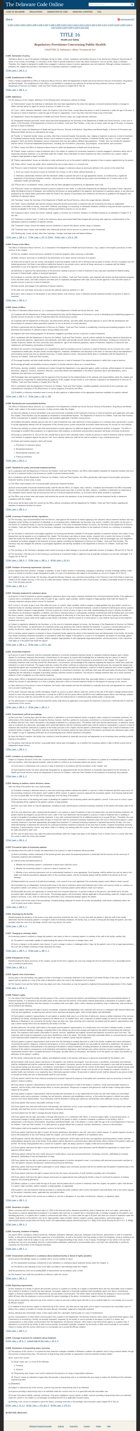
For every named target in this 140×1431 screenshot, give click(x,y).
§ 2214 (87, 25)
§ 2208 (51, 25)
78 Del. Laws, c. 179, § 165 (66, 237)
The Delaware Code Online (35, 4)
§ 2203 (22, 25)
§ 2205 (34, 25)
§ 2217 (104, 25)
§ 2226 (76, 28)
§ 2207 (45, 25)
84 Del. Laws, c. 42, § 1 (60, 560)
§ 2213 (81, 25)
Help (109, 1426)
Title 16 (9, 19)
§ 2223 (58, 28)
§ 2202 (16, 25)
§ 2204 (28, 25)
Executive (74, 1426)
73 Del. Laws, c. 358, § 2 (16, 70)
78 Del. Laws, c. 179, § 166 (39, 645)
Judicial (61, 1426)
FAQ (99, 12)
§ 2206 (40, 25)
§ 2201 (10, 25)
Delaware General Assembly (40, 1426)
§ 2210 (63, 25)
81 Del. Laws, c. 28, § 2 (16, 1341)
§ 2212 (75, 25)
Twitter (98, 1426)
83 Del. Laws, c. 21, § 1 (15, 1405)
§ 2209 (57, 25)
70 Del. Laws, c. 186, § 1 (38, 560)
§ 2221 (128, 25)
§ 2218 (110, 25)
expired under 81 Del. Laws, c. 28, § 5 (42, 1341)
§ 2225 (70, 28)
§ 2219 (116, 25)
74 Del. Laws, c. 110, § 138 (39, 396)
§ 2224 (64, 28)
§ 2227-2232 (84, 28)
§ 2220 (122, 25)
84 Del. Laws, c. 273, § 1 (61, 1405)
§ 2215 (92, 25)
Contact (87, 1426)
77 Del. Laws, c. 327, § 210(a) (40, 237)
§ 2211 (69, 25)
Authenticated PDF (127, 19)
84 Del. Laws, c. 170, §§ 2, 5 (37, 1405)
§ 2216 (98, 25)
